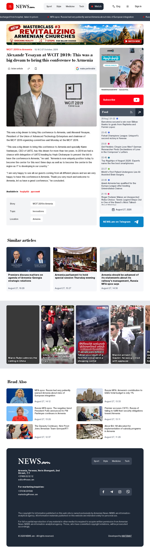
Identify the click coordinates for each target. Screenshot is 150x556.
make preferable (87, 68)
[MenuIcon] (9, 6)
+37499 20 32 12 (25, 476)
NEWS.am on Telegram (117, 221)
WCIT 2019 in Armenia (19, 49)
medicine (70, 6)
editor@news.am (26, 479)
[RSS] (131, 112)
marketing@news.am (28, 494)
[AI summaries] (139, 112)
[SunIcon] (127, 6)
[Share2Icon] (28, 68)
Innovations (38, 211)
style (59, 6)
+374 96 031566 (25, 491)
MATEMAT (127, 536)
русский (35, 191)
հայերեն (24, 191)
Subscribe (109, 99)
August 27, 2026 (123, 209)
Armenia (36, 219)
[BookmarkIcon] (35, 68)
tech (81, 6)
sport (49, 6)
